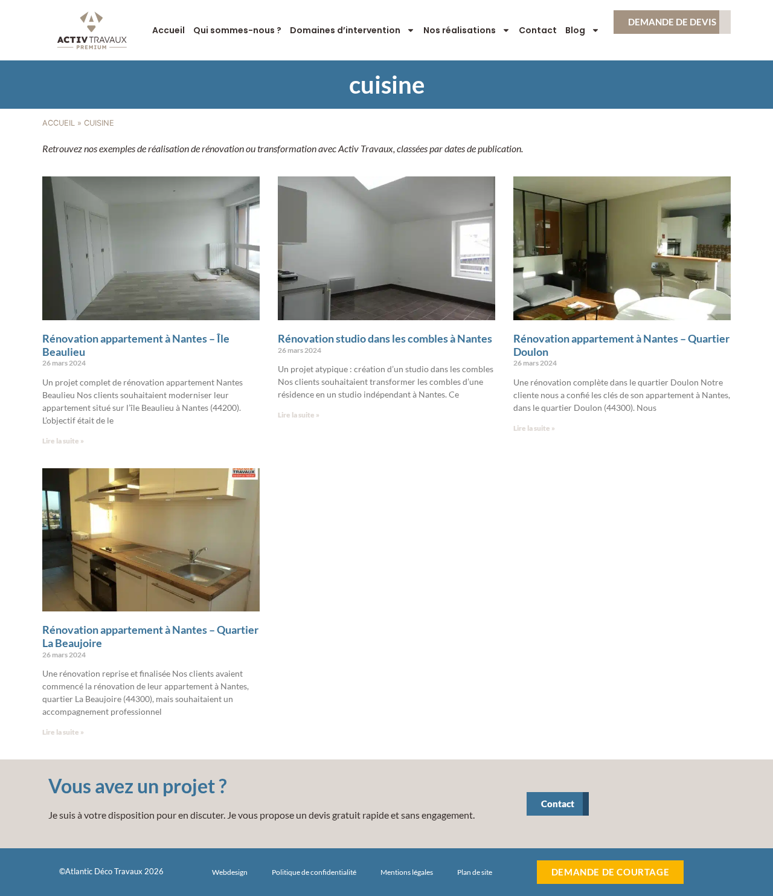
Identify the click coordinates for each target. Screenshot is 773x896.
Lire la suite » (63, 440)
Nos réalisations (459, 30)
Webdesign (230, 872)
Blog (575, 30)
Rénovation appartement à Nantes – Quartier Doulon (621, 345)
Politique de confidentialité (314, 872)
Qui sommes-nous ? (237, 30)
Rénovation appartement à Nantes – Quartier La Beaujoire (150, 636)
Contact (538, 30)
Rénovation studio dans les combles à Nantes (385, 338)
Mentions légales (406, 872)
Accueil (168, 30)
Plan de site (474, 872)
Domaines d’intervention (345, 30)
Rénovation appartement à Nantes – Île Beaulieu (135, 345)
